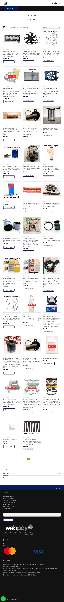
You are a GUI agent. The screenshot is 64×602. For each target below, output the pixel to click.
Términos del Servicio (9, 502)
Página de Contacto (34, 572)
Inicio (29, 19)
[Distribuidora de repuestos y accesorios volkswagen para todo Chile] (8, 2)
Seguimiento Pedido (8, 496)
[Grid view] (4, 27)
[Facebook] (57, 489)
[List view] (7, 27)
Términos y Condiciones (9, 500)
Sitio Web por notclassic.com (10, 599)
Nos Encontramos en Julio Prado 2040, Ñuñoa (20, 575)
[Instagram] (59, 489)
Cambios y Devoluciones (9, 506)
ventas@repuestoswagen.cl (14, 566)
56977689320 (12, 570)
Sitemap (5, 545)
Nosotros (5, 543)
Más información (9, 101)
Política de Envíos (8, 504)
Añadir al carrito (9, 61)
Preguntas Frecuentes (9, 498)
